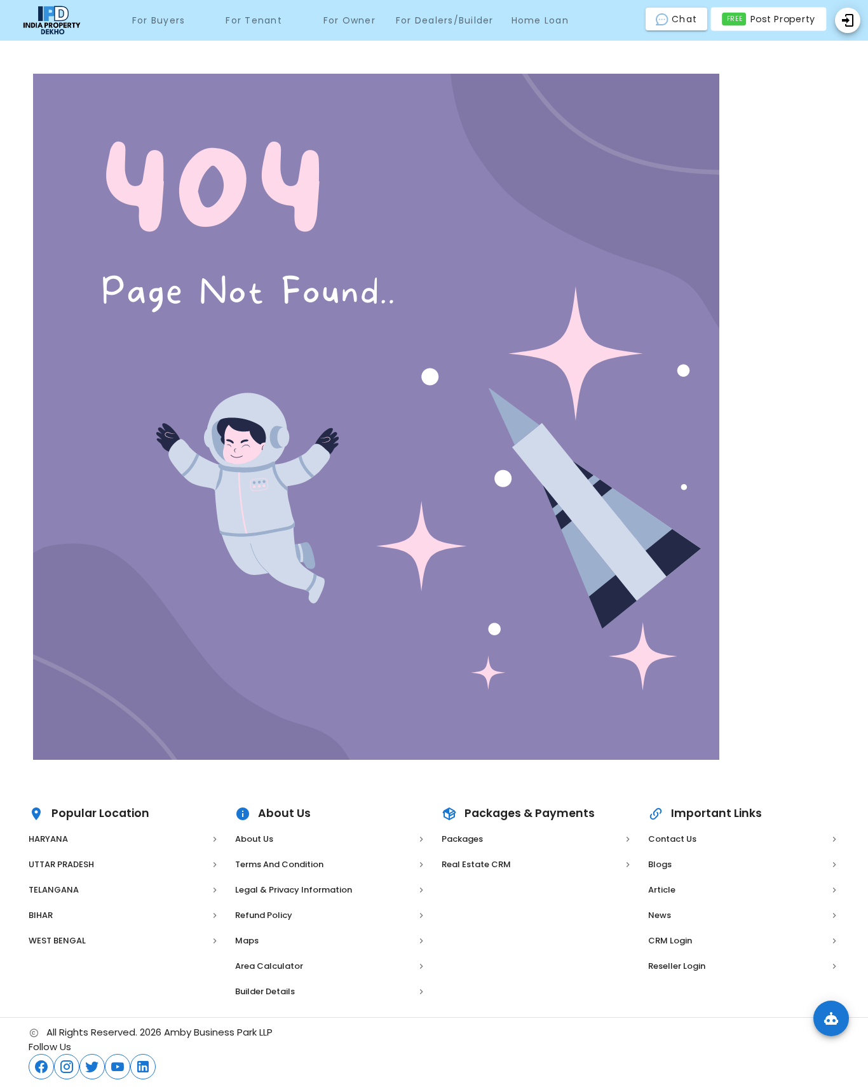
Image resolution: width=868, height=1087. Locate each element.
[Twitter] (92, 1066)
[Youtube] (117, 1066)
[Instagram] (66, 1066)
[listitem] (124, 839)
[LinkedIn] (143, 1066)
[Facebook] (41, 1066)
